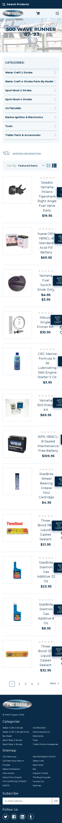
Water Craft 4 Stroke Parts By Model (29, 81)
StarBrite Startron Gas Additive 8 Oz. (46, 614)
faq (34, 769)
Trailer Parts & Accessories (22, 135)
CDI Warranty (10, 756)
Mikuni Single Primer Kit (45, 322)
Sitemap (37, 785)
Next (53, 683)
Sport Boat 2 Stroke (18, 90)
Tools (8, 126)
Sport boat (38, 765)
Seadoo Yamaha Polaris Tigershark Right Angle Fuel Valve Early (47, 196)
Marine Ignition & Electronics (24, 117)
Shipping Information (26, 153)
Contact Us (38, 781)
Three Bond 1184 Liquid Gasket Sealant (45, 530)
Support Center (40, 773)
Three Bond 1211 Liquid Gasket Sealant (45, 656)
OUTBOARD (13, 108)
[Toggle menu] (57, 13)
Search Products (18, 4)
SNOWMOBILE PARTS (44, 756)
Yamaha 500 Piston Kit (45, 405)
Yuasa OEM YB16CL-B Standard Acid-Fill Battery (46, 243)
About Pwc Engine (12, 777)
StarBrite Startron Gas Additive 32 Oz (46, 572)
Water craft (38, 760)
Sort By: (12, 165)
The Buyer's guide (41, 777)
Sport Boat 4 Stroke (18, 99)
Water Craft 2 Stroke (19, 72)
